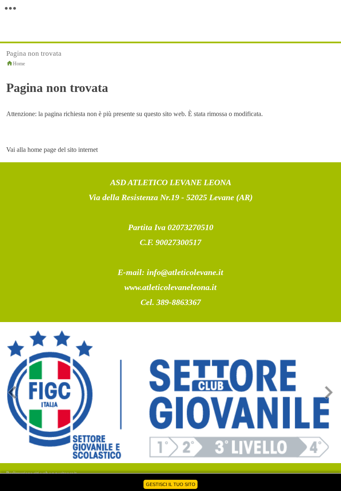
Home (19, 64)
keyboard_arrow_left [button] (12, 392)
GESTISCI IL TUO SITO (170, 484)
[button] (10, 8)
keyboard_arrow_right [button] (328, 392)
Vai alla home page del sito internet (52, 149)
